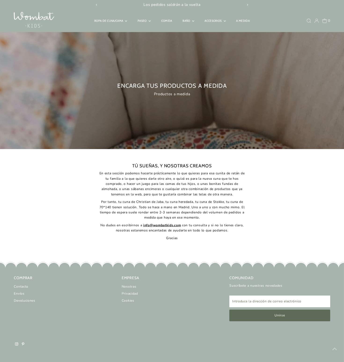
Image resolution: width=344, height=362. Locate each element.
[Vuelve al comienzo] (334, 349)
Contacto (21, 286)
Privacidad (130, 293)
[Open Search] (309, 21)
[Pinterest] (23, 344)
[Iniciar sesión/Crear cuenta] (317, 21)
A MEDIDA (242, 20)
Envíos (19, 293)
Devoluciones (24, 300)
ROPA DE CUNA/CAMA (109, 20)
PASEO (142, 20)
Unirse (279, 315)
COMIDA (166, 20)
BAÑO (187, 20)
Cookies (128, 300)
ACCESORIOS (213, 20)
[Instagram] (16, 344)
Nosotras (129, 286)
